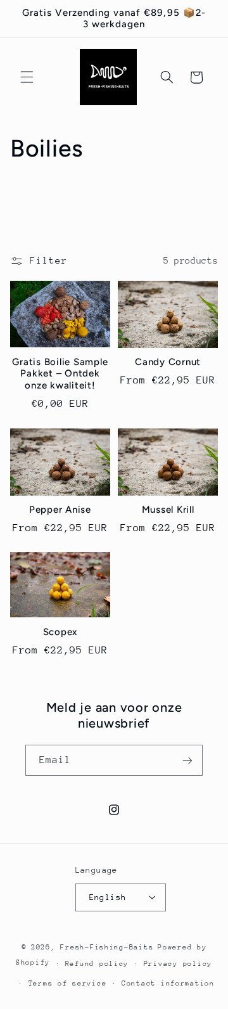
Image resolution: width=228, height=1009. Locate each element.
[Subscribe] (187, 760)
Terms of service (67, 983)
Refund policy (97, 964)
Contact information (168, 983)
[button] (26, 77)
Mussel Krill (168, 509)
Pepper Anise (60, 509)
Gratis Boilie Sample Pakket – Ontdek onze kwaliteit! (60, 374)
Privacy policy (178, 964)
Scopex (60, 632)
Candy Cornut (168, 362)
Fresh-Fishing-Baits (106, 947)
